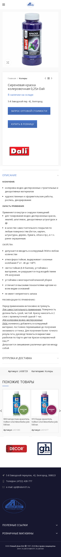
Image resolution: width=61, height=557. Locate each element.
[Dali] (19, 151)
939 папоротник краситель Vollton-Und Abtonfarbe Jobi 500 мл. (16, 422)
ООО (14, 546)
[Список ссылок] (30, 475)
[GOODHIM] (44, 448)
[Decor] (16, 448)
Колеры (23, 78)
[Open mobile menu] (4, 5)
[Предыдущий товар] (45, 78)
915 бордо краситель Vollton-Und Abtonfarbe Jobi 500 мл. (45, 422)
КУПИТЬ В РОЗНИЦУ (22, 124)
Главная (12, 78)
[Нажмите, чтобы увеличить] (8, 62)
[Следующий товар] (51, 78)
